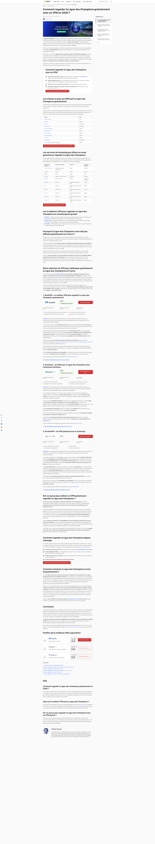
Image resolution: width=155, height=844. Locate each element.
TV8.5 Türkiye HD (47, 133)
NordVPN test (74, 356)
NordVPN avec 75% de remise (85, 549)
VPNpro (44, 6)
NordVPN (83, 76)
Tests (62, 1)
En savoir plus (74, 4)
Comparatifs (68, 1)
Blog (74, 1)
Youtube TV (46, 200)
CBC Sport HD (47, 126)
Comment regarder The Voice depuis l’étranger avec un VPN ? (57, 670)
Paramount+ (46, 182)
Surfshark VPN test (77, 423)
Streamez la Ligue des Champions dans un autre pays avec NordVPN (58, 145)
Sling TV (46, 192)
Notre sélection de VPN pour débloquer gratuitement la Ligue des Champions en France (104, 30)
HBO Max (46, 178)
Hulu (45, 185)
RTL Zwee (46, 123)
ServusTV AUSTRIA (48, 135)
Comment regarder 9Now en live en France (53, 668)
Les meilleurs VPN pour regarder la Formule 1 (53, 665)
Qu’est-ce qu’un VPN (87, 1)
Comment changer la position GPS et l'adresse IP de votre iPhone (58, 667)
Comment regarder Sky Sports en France (52, 672)
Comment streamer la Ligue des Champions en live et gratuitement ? (104, 39)
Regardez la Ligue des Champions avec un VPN (54, 204)
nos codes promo (73, 482)
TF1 (45, 142)
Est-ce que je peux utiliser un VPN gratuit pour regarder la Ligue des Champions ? (104, 35)
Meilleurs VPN (56, 1)
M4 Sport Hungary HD (48, 128)
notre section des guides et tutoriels (73, 627)
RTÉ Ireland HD (47, 130)
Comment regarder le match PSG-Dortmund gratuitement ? (56, 673)
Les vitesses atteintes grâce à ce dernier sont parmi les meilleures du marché (73, 342)
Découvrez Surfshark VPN (85, 372)
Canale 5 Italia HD (47, 119)
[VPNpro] (47, 1)
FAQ (98, 42)
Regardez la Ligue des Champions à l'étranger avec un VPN (56, 562)
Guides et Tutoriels (51, 6)
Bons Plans (78, 1)
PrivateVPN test (75, 486)
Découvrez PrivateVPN (85, 436)
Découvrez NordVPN (85, 302)
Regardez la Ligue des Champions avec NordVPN (57, 91)
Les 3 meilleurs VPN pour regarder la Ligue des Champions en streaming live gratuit (104, 20)
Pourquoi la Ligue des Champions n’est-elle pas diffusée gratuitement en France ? (104, 25)
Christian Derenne (56, 729)
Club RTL (46, 121)
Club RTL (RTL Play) (48, 168)
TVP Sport (46, 137)
